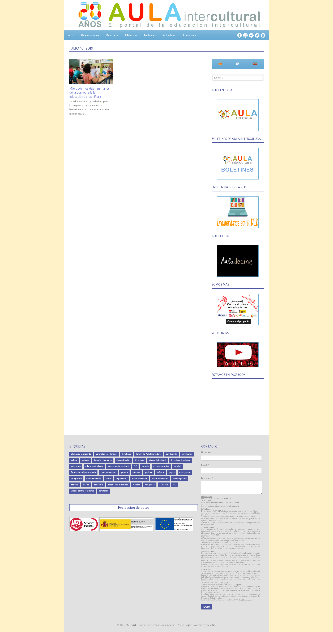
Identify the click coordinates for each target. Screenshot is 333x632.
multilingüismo (180, 478)
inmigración (184, 472)
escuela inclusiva (161, 466)
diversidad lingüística (180, 460)
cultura (74, 460)
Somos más (189, 35)
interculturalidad (93, 478)
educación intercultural (118, 466)
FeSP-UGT (130, 625)
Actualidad (169, 35)
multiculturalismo (160, 478)
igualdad (148, 472)
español (177, 466)
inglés (172, 472)
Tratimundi (150, 35)
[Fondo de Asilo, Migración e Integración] (174, 530)
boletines (126, 454)
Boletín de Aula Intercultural (148, 454)
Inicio (71, 35)
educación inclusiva (94, 466)
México (74, 485)
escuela (145, 466)
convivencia (171, 454)
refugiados (150, 485)
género (124, 472)
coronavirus (187, 454)
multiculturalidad (139, 478)
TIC (174, 485)
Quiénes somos (90, 35)
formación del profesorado (83, 472)
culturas (85, 460)
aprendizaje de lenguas (106, 454)
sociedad (163, 485)
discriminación (123, 460)
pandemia (98, 485)
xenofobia (103, 491)
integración (76, 478)
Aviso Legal (184, 625)
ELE (135, 466)
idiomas (136, 472)
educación (76, 466)
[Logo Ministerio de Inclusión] (126, 530)
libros (108, 478)
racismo (136, 485)
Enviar (206, 607)
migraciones (121, 478)
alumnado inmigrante (81, 454)
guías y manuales (108, 472)
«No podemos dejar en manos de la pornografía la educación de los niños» (89, 93)
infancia (160, 472)
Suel (211, 625)
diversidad (139, 460)
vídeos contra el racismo (82, 491)
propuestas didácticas (118, 485)
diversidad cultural (157, 460)
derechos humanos (103, 460)
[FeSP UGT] (84, 530)
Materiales (112, 35)
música (86, 485)
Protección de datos (133, 508)
